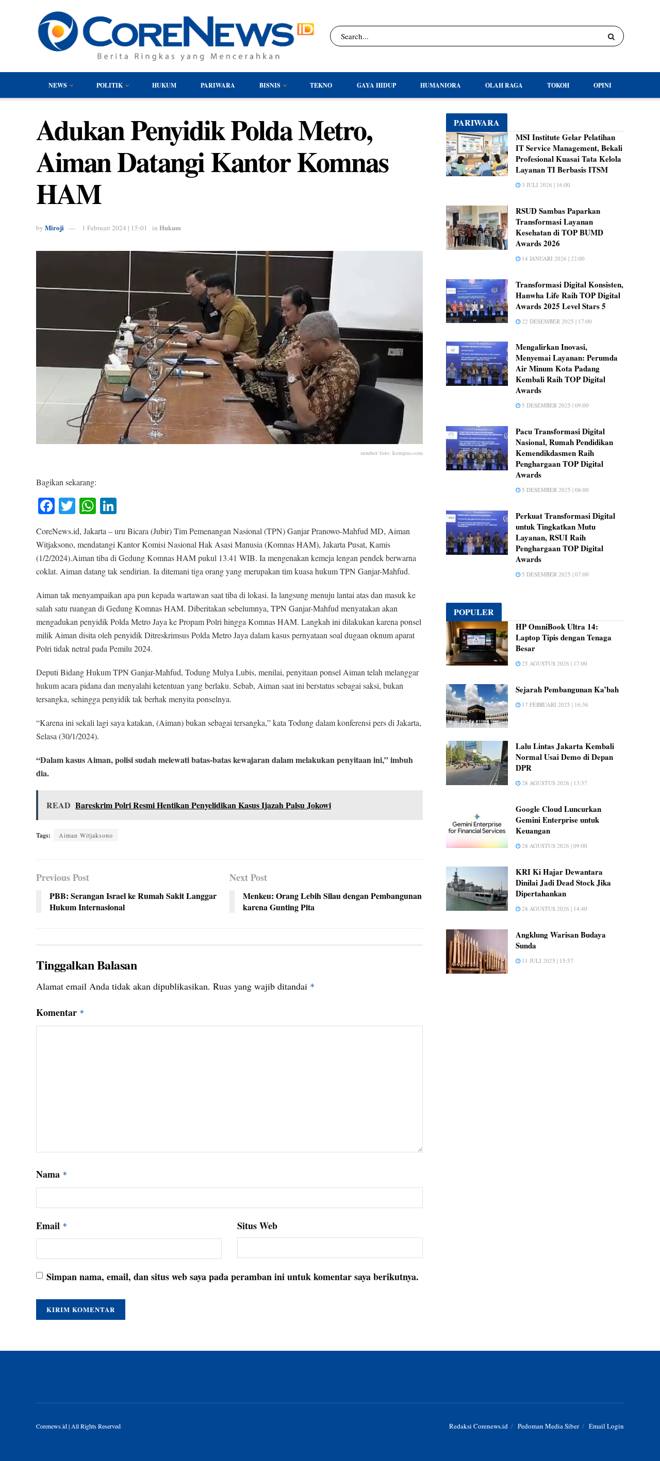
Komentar (60, 1012)
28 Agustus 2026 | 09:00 (553, 846)
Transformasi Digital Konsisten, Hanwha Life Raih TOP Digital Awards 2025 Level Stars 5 (569, 295)
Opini (602, 85)
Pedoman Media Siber (548, 1426)
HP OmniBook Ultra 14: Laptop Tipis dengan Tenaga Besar (564, 637)
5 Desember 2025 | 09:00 (554, 405)
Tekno (321, 85)
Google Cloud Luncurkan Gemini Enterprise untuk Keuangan (558, 819)
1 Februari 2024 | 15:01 (114, 227)
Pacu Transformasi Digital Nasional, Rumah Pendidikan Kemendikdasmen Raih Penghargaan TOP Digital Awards (564, 453)
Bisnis (269, 85)
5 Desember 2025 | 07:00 (554, 574)
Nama (52, 1174)
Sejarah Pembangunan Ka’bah (567, 689)
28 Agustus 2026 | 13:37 (553, 783)
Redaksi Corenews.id (478, 1426)
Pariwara (218, 85)
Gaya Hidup (376, 85)
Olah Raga (504, 85)
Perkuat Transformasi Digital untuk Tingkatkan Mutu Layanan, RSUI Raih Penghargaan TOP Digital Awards (565, 537)
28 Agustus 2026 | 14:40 (553, 908)
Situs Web (257, 1225)
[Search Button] (613, 36)
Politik (109, 85)
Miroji (54, 227)
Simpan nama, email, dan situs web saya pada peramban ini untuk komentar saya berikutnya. (232, 1276)
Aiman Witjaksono (86, 835)
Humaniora (440, 85)
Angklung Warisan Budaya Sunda (561, 940)
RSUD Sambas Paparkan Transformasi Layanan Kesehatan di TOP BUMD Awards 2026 (559, 227)
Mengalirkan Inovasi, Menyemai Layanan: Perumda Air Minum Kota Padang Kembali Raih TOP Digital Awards (567, 368)
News (57, 85)
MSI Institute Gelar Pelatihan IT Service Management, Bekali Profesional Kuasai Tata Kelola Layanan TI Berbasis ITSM (569, 153)
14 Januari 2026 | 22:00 (552, 258)
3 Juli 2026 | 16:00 (545, 185)
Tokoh (558, 85)
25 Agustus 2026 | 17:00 (553, 663)
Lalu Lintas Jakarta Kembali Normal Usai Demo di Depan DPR (565, 756)
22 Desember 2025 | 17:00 (556, 321)
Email (52, 1225)
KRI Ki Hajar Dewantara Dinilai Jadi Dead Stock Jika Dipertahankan (563, 882)
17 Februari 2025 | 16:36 (554, 704)
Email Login (606, 1426)
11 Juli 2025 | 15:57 (546, 960)
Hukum (164, 85)
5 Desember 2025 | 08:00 (554, 490)
